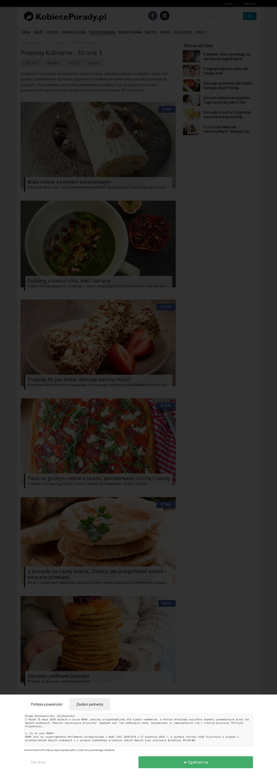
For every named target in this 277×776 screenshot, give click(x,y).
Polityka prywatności (47, 704)
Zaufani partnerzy (89, 704)
